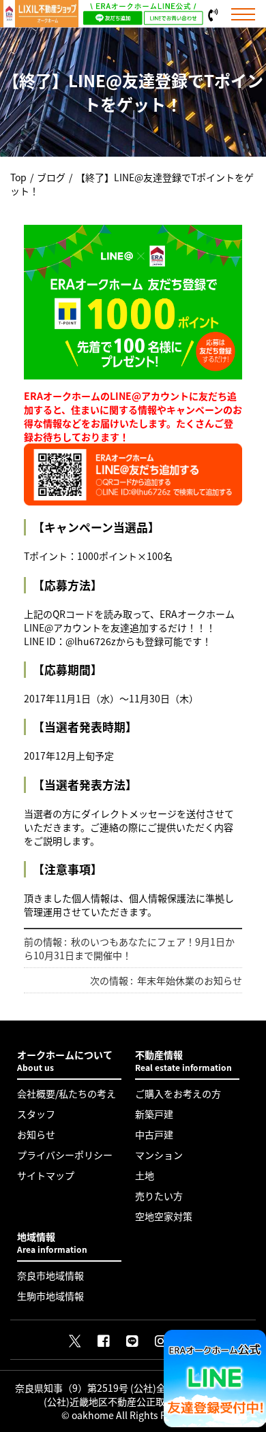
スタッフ (36, 1114)
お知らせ (36, 1134)
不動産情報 (183, 1060)
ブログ (51, 177)
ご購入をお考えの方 (178, 1093)
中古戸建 (154, 1134)
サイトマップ (45, 1175)
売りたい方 (159, 1195)
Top (18, 177)
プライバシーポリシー (65, 1155)
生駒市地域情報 (50, 1296)
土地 (144, 1175)
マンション (159, 1155)
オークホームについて (65, 1060)
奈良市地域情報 (50, 1275)
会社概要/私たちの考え (66, 1093)
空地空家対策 (163, 1216)
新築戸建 (154, 1114)
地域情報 (52, 1242)
